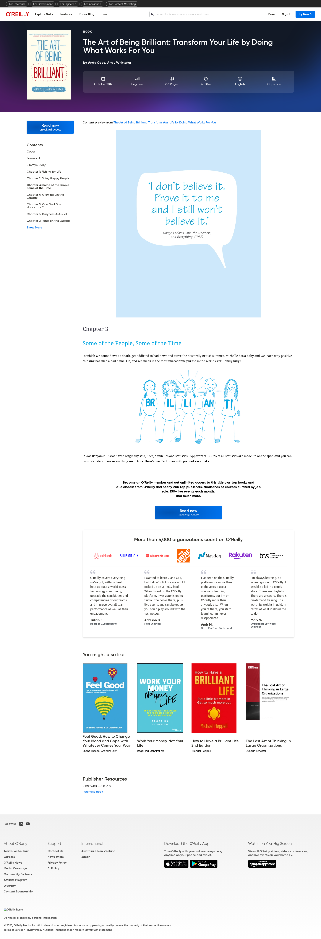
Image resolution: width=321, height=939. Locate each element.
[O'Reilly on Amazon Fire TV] (262, 867)
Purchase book (93, 791)
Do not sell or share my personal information (30, 917)
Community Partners (18, 874)
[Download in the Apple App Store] (176, 867)
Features (66, 14)
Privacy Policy (57, 863)
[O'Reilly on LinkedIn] (21, 824)
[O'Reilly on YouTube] (28, 824)
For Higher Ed (68, 4)
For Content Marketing (122, 4)
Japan (85, 857)
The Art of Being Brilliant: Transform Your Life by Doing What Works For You (165, 122)
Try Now (303, 14)
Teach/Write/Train (16, 851)
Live (104, 14)
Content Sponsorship (18, 891)
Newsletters (56, 857)
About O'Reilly (15, 843)
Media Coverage (15, 868)
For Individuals (92, 4)
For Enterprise (17, 4)
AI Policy (53, 868)
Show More (34, 227)
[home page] (17, 14)
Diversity (10, 886)
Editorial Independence (58, 930)
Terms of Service (13, 930)
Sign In (286, 14)
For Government (43, 4)
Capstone (274, 84)
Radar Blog (86, 14)
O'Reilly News (13, 863)
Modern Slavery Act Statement (93, 930)
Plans (271, 14)
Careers (9, 857)
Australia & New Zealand (98, 851)
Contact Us (55, 851)
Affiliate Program (15, 880)
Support (54, 843)
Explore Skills (44, 14)
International (92, 843)
